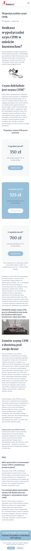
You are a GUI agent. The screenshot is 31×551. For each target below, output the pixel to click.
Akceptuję (11, 548)
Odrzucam (19, 548)
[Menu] (28, 3)
